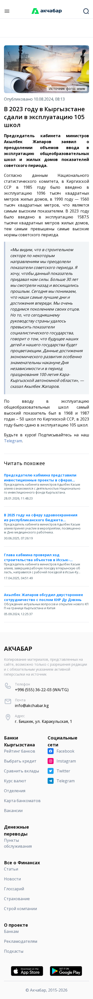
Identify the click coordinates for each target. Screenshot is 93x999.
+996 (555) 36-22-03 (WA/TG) (41, 689)
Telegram (13, 441)
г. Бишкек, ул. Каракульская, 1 (43, 721)
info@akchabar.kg (32, 705)
